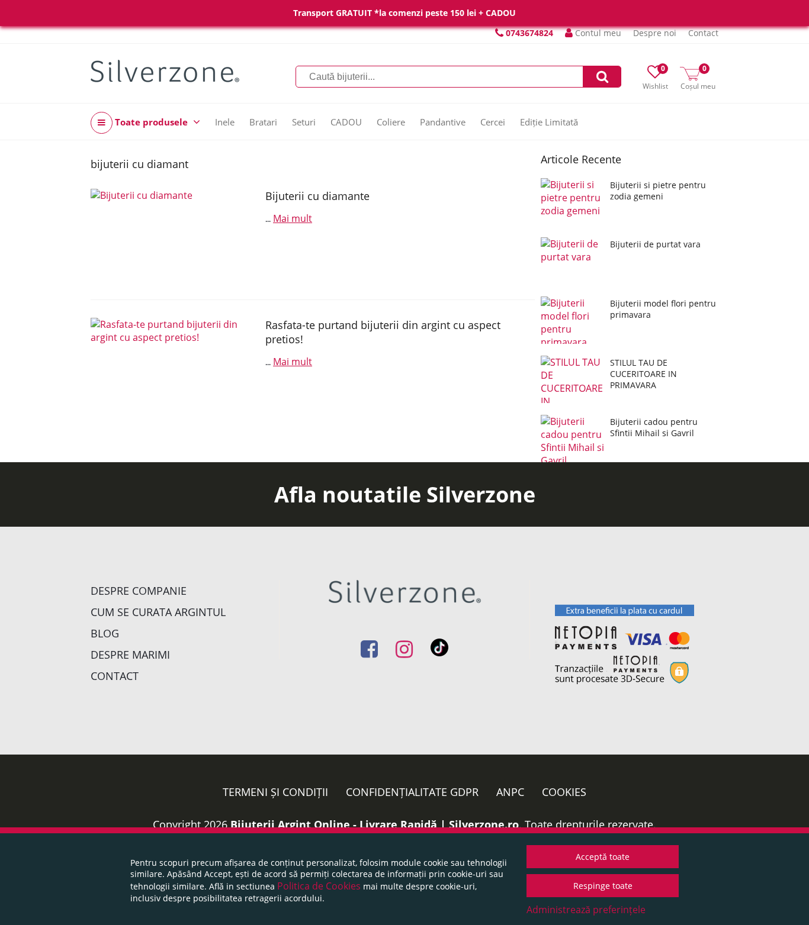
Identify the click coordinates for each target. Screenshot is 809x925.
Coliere (391, 122)
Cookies (564, 792)
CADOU (346, 122)
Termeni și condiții (275, 792)
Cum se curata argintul (158, 612)
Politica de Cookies (319, 885)
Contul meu (597, 32)
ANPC (510, 792)
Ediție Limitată (549, 122)
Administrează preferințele (586, 909)
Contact (703, 32)
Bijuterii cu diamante (317, 196)
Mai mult (292, 218)
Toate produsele (151, 122)
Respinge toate (603, 885)
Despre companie (139, 591)
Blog (105, 633)
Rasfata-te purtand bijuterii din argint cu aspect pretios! (382, 332)
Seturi (304, 122)
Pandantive (443, 122)
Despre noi (654, 32)
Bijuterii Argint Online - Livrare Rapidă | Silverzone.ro (374, 824)
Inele (225, 122)
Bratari (263, 122)
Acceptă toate (603, 856)
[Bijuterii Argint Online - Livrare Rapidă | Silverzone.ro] (165, 71)
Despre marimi (130, 654)
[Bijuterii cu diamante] (173, 235)
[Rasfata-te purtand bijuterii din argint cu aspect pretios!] (173, 364)
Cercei (492, 122)
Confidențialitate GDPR (412, 792)
